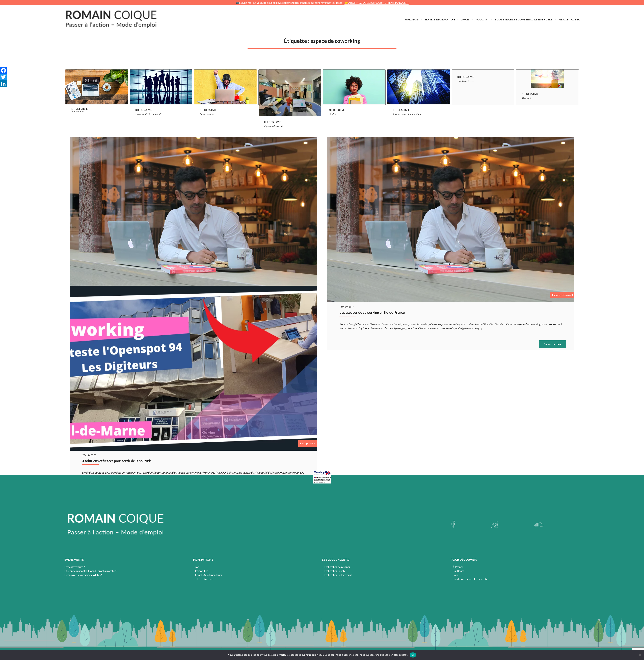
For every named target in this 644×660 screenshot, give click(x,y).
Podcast (482, 19)
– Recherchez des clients (336, 566)
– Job (196, 566)
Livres (465, 19)
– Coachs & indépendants (207, 574)
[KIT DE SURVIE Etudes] (354, 87)
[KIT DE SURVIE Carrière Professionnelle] (161, 87)
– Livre (454, 574)
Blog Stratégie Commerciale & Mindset (523, 19)
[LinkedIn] (3, 83)
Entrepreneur (307, 443)
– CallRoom (457, 570)
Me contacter (569, 19)
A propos (412, 19)
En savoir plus (552, 344)
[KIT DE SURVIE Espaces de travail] (289, 87)
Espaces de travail (562, 294)
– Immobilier (200, 570)
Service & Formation (440, 19)
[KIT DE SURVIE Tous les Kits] (96, 87)
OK (413, 654)
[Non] (639, 655)
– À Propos (457, 566)
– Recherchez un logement (337, 574)
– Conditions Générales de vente (469, 578)
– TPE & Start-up (202, 578)
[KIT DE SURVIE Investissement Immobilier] (418, 87)
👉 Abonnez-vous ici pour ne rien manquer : (376, 2)
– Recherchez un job (333, 570)
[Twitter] (3, 77)
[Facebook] (3, 70)
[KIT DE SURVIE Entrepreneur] (225, 87)
